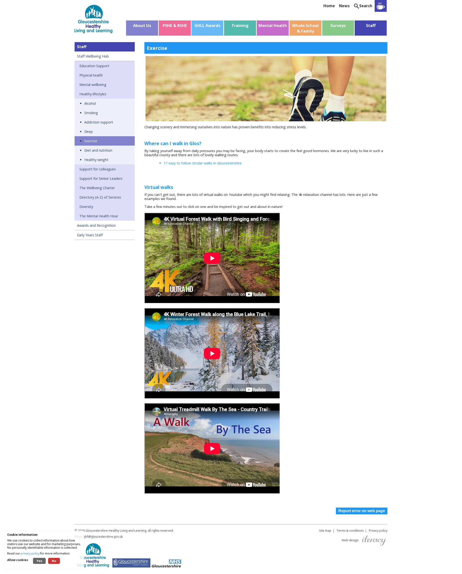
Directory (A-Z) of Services (100, 197)
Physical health (91, 75)
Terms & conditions (350, 531)
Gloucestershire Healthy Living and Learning (115, 531)
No (54, 561)
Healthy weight (96, 159)
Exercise (90, 141)
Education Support (94, 66)
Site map (325, 531)
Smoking (91, 112)
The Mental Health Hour (98, 216)
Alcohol (90, 103)
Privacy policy (378, 531)
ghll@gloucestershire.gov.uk (103, 537)
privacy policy (30, 553)
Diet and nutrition (98, 150)
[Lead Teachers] (381, 6)
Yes (39, 561)
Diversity (86, 206)
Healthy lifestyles (92, 94)
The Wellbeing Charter (97, 188)
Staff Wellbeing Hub (93, 56)
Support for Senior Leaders (100, 178)
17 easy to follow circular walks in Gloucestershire (203, 163)
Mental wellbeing (92, 84)
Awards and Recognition (96, 225)
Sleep (88, 131)
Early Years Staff (90, 235)
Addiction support (98, 122)
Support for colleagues (97, 169)
